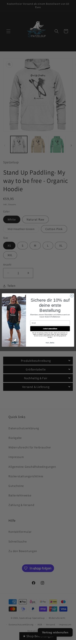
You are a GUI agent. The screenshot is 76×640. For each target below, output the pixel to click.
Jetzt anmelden (50, 328)
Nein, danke (50, 343)
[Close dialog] (71, 295)
